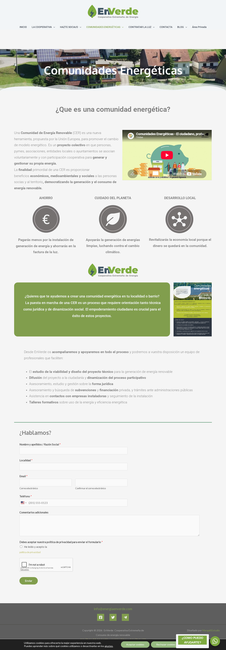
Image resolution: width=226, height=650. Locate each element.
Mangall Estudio (211, 630)
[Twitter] (113, 617)
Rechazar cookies (165, 644)
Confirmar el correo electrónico (90, 488)
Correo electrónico (28, 488)
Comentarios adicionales (33, 512)
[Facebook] (100, 617)
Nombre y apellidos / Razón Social (40, 444)
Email (23, 476)
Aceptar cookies (135, 644)
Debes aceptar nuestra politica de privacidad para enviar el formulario (61, 542)
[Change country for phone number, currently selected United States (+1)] (23, 502)
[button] (53, 27)
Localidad (25, 460)
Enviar (28, 580)
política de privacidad (30, 552)
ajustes (109, 646)
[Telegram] (125, 617)
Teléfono (25, 496)
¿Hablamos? (35, 432)
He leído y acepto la (35, 546)
